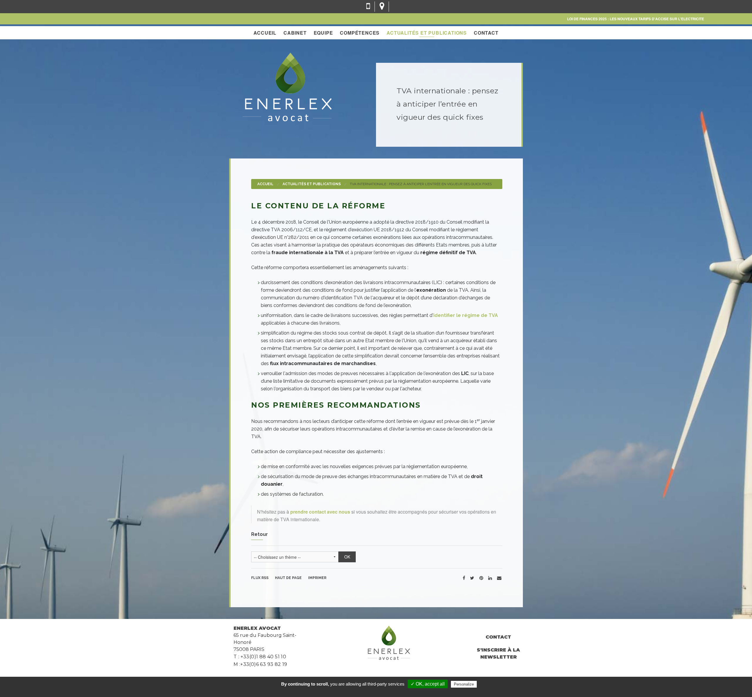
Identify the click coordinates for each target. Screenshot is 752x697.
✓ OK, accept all (428, 683)
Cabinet (295, 32)
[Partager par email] (499, 578)
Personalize (464, 684)
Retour (259, 534)
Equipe (323, 32)
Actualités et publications (427, 32)
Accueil (265, 32)
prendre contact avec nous (320, 511)
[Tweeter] (472, 578)
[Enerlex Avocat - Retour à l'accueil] (287, 86)
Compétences (360, 32)
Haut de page (288, 578)
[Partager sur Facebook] (464, 578)
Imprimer (317, 578)
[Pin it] (481, 578)
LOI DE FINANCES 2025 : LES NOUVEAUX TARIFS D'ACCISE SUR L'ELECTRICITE (616, 18)
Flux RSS (259, 578)
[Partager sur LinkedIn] (490, 578)
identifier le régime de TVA (465, 315)
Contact (486, 32)
